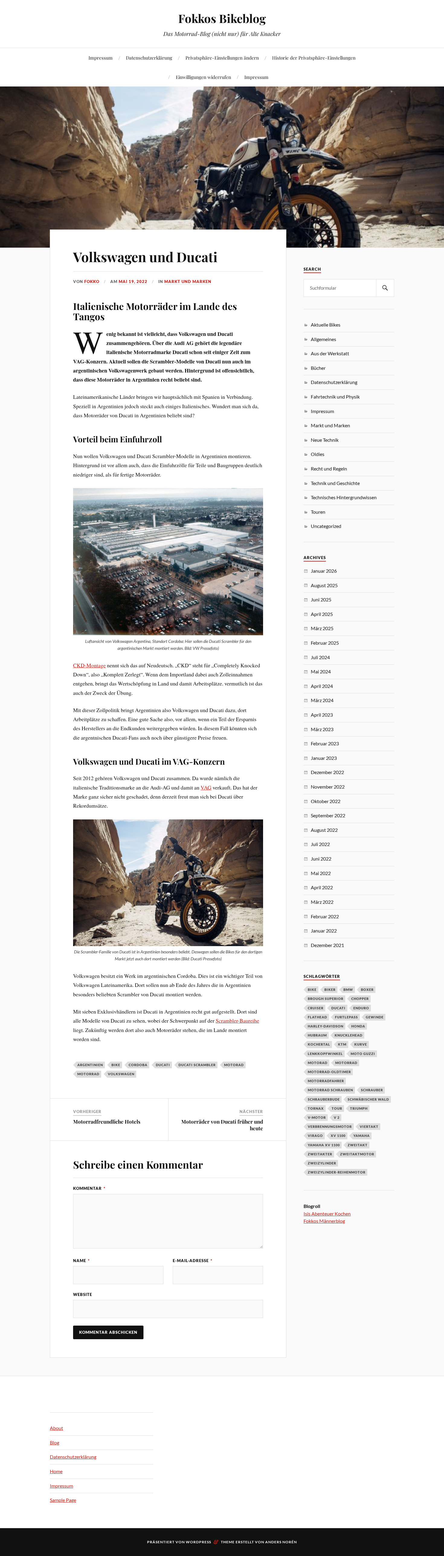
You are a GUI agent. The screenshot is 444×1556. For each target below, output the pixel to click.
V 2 (336, 1117)
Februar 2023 (325, 743)
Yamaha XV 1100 (324, 1145)
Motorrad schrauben (330, 1090)
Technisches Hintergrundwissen (344, 497)
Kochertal (319, 1044)
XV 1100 (338, 1136)
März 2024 (322, 700)
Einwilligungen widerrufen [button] (203, 77)
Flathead (317, 1017)
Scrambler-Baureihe (237, 1020)
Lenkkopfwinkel (325, 1054)
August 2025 (324, 585)
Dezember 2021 (327, 945)
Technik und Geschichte (335, 483)
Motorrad (88, 1074)
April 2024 (322, 686)
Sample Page (63, 1500)
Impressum (100, 57)
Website (82, 1294)
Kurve (360, 1044)
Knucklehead (348, 1035)
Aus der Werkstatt (330, 353)
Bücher (318, 368)
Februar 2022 (325, 916)
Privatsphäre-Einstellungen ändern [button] (222, 57)
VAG (206, 787)
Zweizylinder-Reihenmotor (336, 1172)
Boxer (367, 989)
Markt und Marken (187, 281)
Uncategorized (326, 526)
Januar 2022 (324, 930)
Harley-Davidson (325, 1026)
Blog (54, 1442)
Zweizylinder (322, 1163)
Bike (115, 1065)
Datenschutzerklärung (149, 57)
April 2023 (322, 715)
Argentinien (90, 1065)
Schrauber (372, 1090)
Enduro (361, 1008)
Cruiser (315, 1008)
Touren (318, 512)
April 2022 (322, 887)
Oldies (317, 454)
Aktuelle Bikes (325, 324)
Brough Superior (325, 999)
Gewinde (375, 1017)
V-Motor (317, 1117)
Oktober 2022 (325, 801)
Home (56, 1471)
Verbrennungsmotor (330, 1126)
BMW (348, 989)
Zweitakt (358, 1145)
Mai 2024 (321, 671)
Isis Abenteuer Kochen (327, 1213)
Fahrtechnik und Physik (335, 396)
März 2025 (322, 628)
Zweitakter (320, 1154)
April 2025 (322, 614)
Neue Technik (325, 440)
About (56, 1428)
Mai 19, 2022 (133, 281)
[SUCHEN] (385, 288)
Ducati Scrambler (197, 1065)
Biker (330, 989)
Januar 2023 (324, 758)
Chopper (360, 999)
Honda (358, 1026)
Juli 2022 (320, 844)
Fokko (91, 281)
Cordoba (138, 1065)
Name (81, 1260)
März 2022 (322, 902)
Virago (315, 1136)
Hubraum (317, 1035)
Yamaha (361, 1136)
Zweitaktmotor (357, 1154)
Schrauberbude (324, 1099)
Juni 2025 (321, 599)
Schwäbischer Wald (368, 1099)
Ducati (163, 1065)
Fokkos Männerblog (324, 1221)
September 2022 (328, 815)
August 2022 (324, 830)
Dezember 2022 (327, 772)
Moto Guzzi (363, 1054)
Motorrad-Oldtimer (329, 1072)
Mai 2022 (321, 873)
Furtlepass (346, 1017)
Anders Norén (281, 1542)
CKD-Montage (89, 665)
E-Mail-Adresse (192, 1260)
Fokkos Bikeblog (222, 18)
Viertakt (369, 1126)
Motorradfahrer (326, 1081)
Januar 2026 (324, 571)
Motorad (234, 1065)
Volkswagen (121, 1074)
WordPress (198, 1542)
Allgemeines (323, 339)
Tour (337, 1108)
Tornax (316, 1108)
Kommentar (89, 1188)
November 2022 (328, 786)
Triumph (359, 1108)
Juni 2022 (321, 858)
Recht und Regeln (329, 468)
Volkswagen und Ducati (145, 256)
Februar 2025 (325, 643)
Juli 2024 (320, 657)
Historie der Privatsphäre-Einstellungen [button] (314, 57)
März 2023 (322, 729)
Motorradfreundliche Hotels (106, 1121)
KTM (342, 1044)
